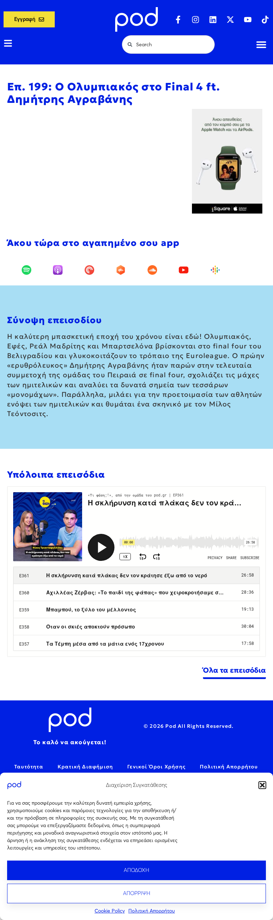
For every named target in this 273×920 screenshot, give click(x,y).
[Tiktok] (265, 19)
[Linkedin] (213, 19)
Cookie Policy (110, 911)
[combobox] (168, 44)
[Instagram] (195, 19)
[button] (262, 785)
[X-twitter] (230, 19)
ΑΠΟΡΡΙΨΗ (136, 893)
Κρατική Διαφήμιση (85, 766)
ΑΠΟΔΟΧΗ (136, 870)
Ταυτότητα (28, 766)
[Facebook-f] (178, 19)
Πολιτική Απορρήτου (151, 911)
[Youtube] (248, 19)
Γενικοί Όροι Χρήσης (156, 766)
